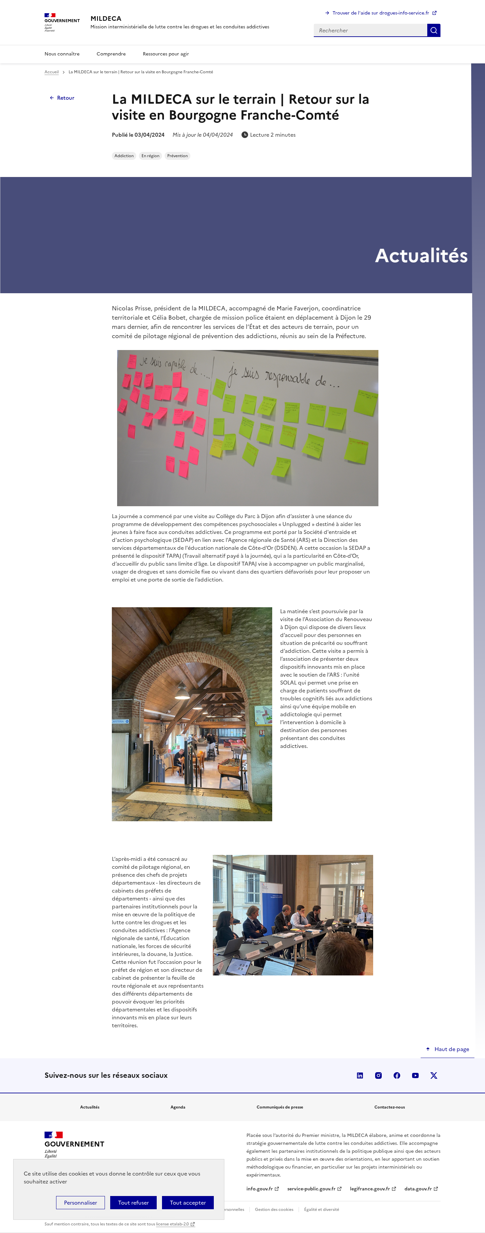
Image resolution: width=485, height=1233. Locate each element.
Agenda (178, 1107)
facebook (397, 1075)
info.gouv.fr (259, 1188)
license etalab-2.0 (172, 1224)
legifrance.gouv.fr (370, 1188)
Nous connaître (62, 54)
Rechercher (433, 30)
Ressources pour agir (166, 54)
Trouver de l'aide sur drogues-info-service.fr (381, 13)
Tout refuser (133, 1203)
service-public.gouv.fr (311, 1188)
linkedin (360, 1075)
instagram (378, 1075)
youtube (415, 1075)
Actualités (89, 1107)
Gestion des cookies (274, 1210)
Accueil (52, 72)
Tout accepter (188, 1203)
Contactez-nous (389, 1107)
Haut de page (451, 1049)
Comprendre (111, 54)
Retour (65, 98)
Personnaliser (80, 1203)
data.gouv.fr (418, 1188)
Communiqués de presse (280, 1107)
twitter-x (433, 1075)
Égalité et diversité (321, 1210)
